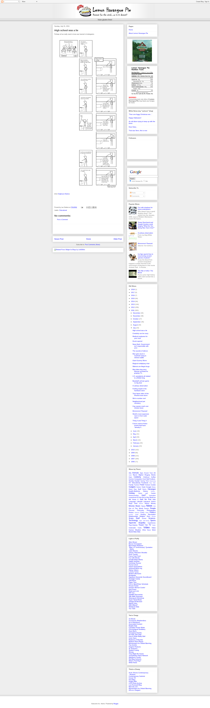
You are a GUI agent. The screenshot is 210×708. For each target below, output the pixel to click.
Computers (138, 479)
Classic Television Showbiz (138, 552)
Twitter (154, 525)
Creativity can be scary (140, 333)
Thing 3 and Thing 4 (140, 420)
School (144, 518)
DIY (130, 483)
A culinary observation (145, 233)
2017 (133, 292)
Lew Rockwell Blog (135, 685)
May (134, 434)
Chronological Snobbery (137, 629)
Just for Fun (145, 499)
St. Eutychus (133, 648)
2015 (133, 298)
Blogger (116, 704)
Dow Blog (132, 680)
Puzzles (131, 514)
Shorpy (131, 652)
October (136, 319)
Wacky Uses (133, 603)
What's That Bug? (135, 661)
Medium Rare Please (136, 641)
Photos (131, 512)
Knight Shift (133, 681)
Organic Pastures (135, 647)
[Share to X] (91, 207)
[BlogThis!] (89, 207)
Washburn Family (135, 657)
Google (148, 487)
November (137, 316)
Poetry (142, 512)
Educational (63, 210)
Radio (136, 514)
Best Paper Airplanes (136, 545)
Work (154, 530)
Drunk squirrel (137, 341)
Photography (151, 510)
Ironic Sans (132, 638)
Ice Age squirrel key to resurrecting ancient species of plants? (145, 256)
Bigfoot (141, 475)
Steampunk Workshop (136, 598)
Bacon (135, 475)
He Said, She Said (135, 634)
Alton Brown (133, 542)
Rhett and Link (134, 591)
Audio (130, 475)
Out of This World (136, 508)
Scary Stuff (134, 518)
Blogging (147, 475)
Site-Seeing (146, 520)
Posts (133, 193)
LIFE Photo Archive (135, 683)
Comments (135, 196)
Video (147, 527)
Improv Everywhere (135, 566)
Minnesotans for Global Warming (140, 643)
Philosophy (140, 510)
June (135, 431)
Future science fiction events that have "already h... (140, 425)
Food (142, 485)
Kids (154, 499)
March (135, 440)
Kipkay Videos (133, 570)
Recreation (152, 514)
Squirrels (132, 523)
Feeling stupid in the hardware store (140, 389)
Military (147, 503)
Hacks (144, 489)
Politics (153, 512)
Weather (138, 530)
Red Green (132, 589)
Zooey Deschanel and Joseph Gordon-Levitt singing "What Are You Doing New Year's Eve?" (146, 225)
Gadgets (132, 487)
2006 (133, 461)
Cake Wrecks (133, 551)
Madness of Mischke (136, 640)
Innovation (152, 495)
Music (138, 506)
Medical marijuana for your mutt (140, 337)
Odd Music (132, 580)
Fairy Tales (152, 482)
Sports (153, 520)
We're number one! (139, 398)
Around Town (148, 473)
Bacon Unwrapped (135, 544)
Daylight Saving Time (142, 481)
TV (150, 525)
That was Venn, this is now (138, 130)
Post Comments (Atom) (92, 244)
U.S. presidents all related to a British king (141, 377)
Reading (143, 514)
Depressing (153, 481)
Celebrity (137, 477)
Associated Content (135, 624)
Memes (141, 503)
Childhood (146, 477)
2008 (133, 456)
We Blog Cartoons (135, 659)
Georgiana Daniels (135, 633)
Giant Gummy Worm (140, 360)
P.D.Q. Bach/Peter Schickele (138, 584)
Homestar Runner (135, 563)
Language (132, 501)
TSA (146, 525)
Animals (135, 473)
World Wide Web (134, 532)
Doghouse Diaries (63, 194)
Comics (131, 479)
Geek (143, 487)
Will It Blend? (133, 605)
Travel (141, 525)
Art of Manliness (134, 622)
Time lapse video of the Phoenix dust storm (141, 394)
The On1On (133, 645)
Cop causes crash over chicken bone (141, 407)
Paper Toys (132, 582)
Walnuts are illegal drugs (141, 366)
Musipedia (132, 575)
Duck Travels (133, 554)
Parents (146, 508)
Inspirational (132, 497)
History (145, 491)
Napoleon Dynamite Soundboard (140, 577)
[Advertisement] (88, 229)
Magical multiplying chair (141, 363)
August (135, 325)
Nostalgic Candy (134, 579)
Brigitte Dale (133, 626)
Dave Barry (132, 631)
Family (131, 485)
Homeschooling (133, 495)
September (137, 322)
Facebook (144, 483)
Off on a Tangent (134, 690)
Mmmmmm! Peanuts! (145, 243)
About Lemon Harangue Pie (138, 33)
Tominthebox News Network (138, 655)
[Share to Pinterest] (95, 207)
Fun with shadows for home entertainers (145, 208)
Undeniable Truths (135, 528)
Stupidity (141, 523)
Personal (131, 510)
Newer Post (58, 239)
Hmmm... (153, 491)
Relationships (133, 516)
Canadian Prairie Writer (137, 627)
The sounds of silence (140, 351)
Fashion (136, 485)
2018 (133, 289)
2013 (133, 304)
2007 (133, 459)
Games (138, 487)
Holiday (132, 493)
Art (155, 473)
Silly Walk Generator (136, 596)
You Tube (132, 608)
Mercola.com (133, 687)
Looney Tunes (134, 572)
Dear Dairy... (133, 127)
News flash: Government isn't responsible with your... (141, 346)
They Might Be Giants (136, 654)
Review (154, 516)
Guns (130, 489)
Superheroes (152, 523)
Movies (132, 506)
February (136, 443)
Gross (154, 487)
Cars (130, 477)
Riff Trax (132, 593)
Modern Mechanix (135, 573)
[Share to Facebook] (93, 207)
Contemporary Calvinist (137, 676)
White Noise (146, 530)
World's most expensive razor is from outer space (141, 416)
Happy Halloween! (135, 118)
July (134, 328)
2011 (133, 310)
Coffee (153, 477)
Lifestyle (140, 501)
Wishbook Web (134, 607)
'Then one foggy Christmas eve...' (140, 114)
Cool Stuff (146, 479)
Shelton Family (134, 650)
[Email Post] (81, 207)
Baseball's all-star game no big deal (141, 382)
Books (153, 475)
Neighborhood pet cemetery (139, 402)
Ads (130, 473)
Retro (148, 516)
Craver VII (132, 678)
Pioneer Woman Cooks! (137, 587)
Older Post (118, 239)
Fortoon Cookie (150, 485)
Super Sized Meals (135, 600)
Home (88, 239)
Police (147, 512)
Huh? (144, 495)
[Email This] (87, 207)
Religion (142, 516)
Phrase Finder (134, 586)
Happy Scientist (134, 561)
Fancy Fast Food (135, 556)
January (136, 446)
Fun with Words (134, 558)
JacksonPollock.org (135, 568)
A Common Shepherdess (137, 620)
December (137, 313)
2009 (133, 453)
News (149, 505)
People (153, 508)
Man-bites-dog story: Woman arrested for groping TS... (140, 371)
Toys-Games (133, 525)
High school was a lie (140, 330)
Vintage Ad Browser (135, 601)
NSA (154, 506)
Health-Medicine (134, 491)
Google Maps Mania (136, 559)
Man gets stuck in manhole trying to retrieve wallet (139, 355)
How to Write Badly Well (137, 636)
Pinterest (137, 512)
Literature (147, 501)
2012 (133, 307)
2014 (133, 301)
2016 (133, 295)
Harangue (152, 489)
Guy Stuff (137, 489)
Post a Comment (62, 219)
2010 (133, 450)
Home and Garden (147, 493)
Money (153, 503)
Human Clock (133, 565)
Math (135, 503)
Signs (140, 520)
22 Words (132, 619)
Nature (143, 506)
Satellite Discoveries (136, 594)
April (134, 437)
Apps (141, 473)
